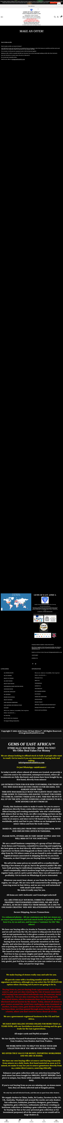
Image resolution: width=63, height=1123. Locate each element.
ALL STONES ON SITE (8, 672)
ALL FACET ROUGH (8, 680)
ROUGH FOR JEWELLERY (9, 691)
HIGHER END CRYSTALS (9, 697)
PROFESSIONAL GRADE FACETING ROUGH (13, 686)
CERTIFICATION (38, 699)
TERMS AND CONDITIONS (40, 696)
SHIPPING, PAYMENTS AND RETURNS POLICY (45, 704)
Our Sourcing (7, 715)
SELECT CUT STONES (8, 678)
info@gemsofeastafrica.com (18, 59)
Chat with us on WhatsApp (55, 2)
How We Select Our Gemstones (11, 718)
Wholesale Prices (39, 677)
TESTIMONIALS (38, 683)
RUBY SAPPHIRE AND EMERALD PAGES (13, 705)
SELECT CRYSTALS (8, 699)
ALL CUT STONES (8, 675)
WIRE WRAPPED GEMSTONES (11, 702)
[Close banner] (61, 2)
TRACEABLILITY (38, 688)
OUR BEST (6, 707)
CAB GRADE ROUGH (8, 689)
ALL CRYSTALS (7, 694)
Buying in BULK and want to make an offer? (45, 707)
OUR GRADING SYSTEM (40, 691)
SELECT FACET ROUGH (9, 683)
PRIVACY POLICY (38, 702)
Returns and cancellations (41, 710)
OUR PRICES (37, 694)
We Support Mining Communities (11, 720)
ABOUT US (37, 680)
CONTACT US (38, 685)
